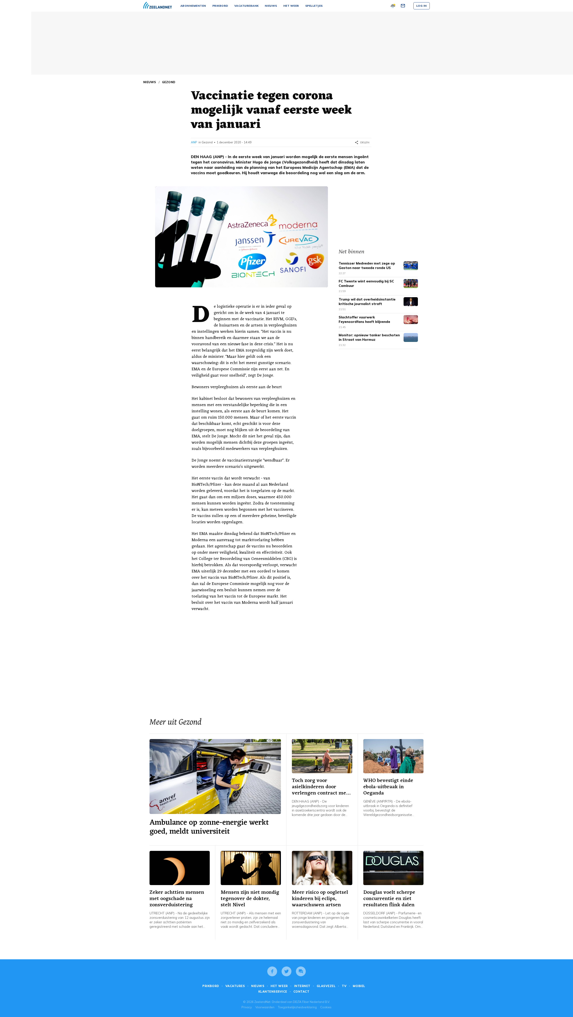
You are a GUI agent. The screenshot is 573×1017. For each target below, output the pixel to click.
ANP (194, 142)
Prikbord (210, 986)
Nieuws (149, 82)
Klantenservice (272, 991)
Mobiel (359, 986)
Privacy (247, 1007)
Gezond (168, 82)
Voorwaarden (264, 1007)
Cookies (325, 1007)
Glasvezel (326, 986)
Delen (362, 142)
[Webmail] (403, 5)
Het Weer (279, 986)
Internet (302, 986)
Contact (301, 991)
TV (344, 986)
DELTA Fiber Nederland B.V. (311, 1002)
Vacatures (235, 986)
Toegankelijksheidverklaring (297, 1007)
